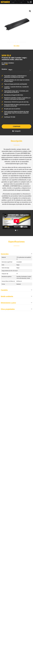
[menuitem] (28, 2)
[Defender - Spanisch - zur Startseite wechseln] (5, 2)
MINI (6, 64)
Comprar (16, 126)
